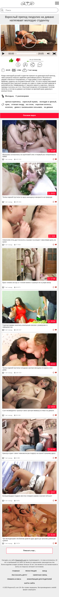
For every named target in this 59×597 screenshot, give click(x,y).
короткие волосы (43, 104)
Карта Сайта (29, 583)
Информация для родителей (39, 579)
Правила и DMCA (14, 579)
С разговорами (22, 96)
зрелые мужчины (13, 102)
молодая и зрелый (48, 102)
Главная (16, 571)
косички (8, 107)
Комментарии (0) (39, 65)
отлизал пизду (17, 104)
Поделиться (32, 65)
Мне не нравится (18, 60)
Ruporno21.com (20, 560)
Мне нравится (11, 60)
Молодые (9, 96)
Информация (18, 65)
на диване (48, 107)
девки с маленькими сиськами (28, 107)
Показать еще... (29, 551)
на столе (29, 104)
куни (7, 104)
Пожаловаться (25, 65)
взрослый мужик (30, 102)
